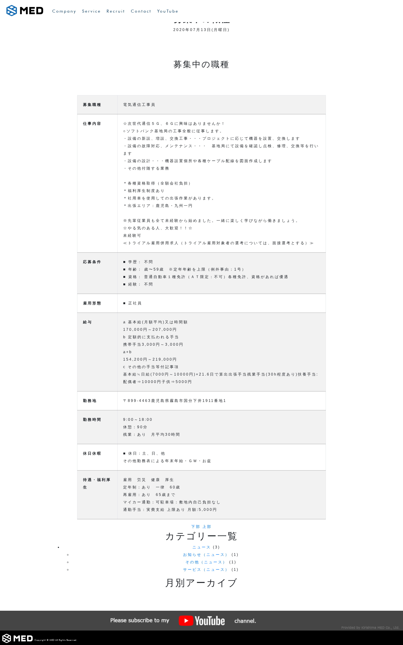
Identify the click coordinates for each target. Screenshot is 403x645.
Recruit (116, 11)
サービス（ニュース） (206, 570)
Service (91, 11)
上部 (207, 527)
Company (64, 11)
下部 (196, 527)
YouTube (168, 11)
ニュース (201, 547)
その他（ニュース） (206, 562)
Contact (141, 11)
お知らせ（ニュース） (206, 555)
